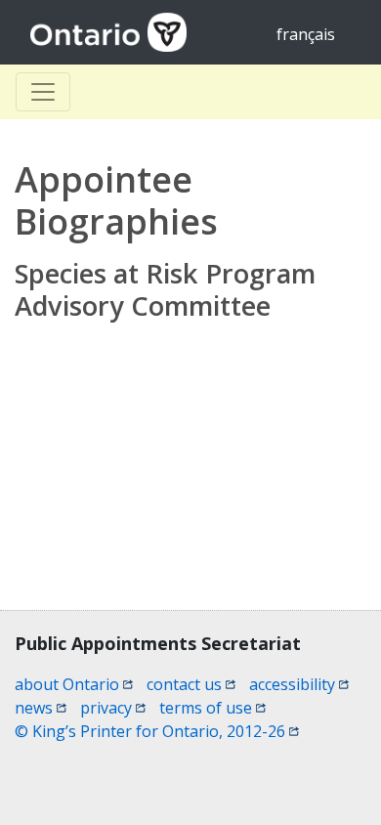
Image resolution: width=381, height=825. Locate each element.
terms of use (212, 707)
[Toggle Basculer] (43, 91)
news (40, 707)
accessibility (299, 684)
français (305, 34)
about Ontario (74, 684)
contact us (191, 684)
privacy (113, 707)
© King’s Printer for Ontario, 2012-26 (157, 731)
